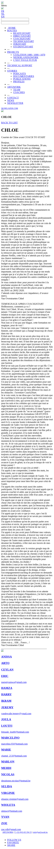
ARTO (5, 663)
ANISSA (6, 656)
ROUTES (12, 30)
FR (2, 11)
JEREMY (7, 707)
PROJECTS (13, 52)
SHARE (11, 845)
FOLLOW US (14, 840)
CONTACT (13, 97)
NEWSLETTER (15, 103)
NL (2, 14)
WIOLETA (8, 804)
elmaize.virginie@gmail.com (14, 799)
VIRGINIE (8, 793)
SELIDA (6, 786)
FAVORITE (13, 842)
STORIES (12, 71)
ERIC (4, 676)
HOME (11, 28)
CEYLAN (7, 669)
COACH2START (22, 38)
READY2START (21, 33)
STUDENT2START (23, 46)
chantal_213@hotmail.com (14, 756)
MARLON (7, 761)
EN (2, 16)
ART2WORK (14, 87)
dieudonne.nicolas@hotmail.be (15, 780)
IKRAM (6, 700)
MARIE (6, 749)
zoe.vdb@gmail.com (11, 829)
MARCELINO (10, 737)
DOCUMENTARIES (23, 76)
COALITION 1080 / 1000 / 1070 (29, 54)
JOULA (6, 719)
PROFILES (18, 81)
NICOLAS (7, 774)
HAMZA (6, 688)
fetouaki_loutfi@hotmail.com (15, 732)
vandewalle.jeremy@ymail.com (16, 713)
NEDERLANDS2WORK (25, 57)
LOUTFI (6, 725)
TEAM (16, 89)
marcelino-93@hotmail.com (14, 744)
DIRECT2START (22, 36)
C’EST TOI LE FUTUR (25, 60)
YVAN (5, 816)
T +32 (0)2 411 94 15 (23, 832)
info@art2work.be (40, 832)
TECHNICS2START (23, 41)
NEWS (10, 100)
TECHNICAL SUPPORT (19, 65)
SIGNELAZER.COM (9, 108)
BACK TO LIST (9, 122)
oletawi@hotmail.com (11, 811)
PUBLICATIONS (22, 79)
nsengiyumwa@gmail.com (14, 682)
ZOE (4, 823)
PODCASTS (19, 73)
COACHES (19, 92)
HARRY (6, 694)
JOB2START (19, 44)
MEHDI (6, 768)
